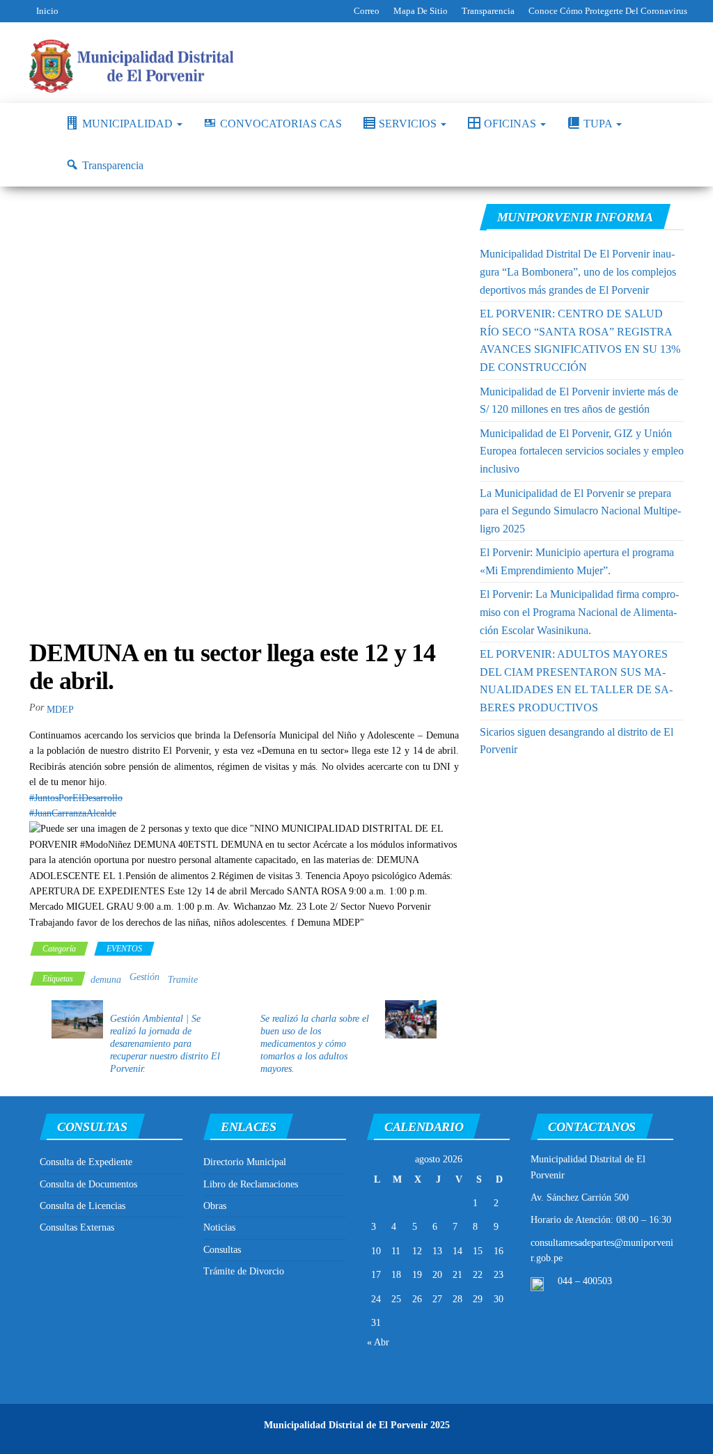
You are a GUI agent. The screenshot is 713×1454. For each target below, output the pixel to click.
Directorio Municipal (244, 1162)
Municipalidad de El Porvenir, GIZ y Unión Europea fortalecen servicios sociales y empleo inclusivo (582, 451)
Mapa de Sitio (420, 11)
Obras (214, 1206)
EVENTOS (124, 949)
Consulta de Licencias (82, 1206)
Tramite (183, 979)
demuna (106, 979)
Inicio (47, 11)
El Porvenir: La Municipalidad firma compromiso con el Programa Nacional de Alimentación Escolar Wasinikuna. (579, 611)
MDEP (60, 709)
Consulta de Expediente (86, 1162)
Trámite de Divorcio (243, 1271)
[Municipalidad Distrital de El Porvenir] (37, 124)
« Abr (378, 1342)
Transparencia (488, 11)
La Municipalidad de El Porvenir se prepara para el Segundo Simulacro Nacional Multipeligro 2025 (580, 511)
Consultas (222, 1249)
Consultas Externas (77, 1227)
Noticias (219, 1227)
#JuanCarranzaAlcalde (72, 813)
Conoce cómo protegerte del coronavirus (607, 11)
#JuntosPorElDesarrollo (76, 798)
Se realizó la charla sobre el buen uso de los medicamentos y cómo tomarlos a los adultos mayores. (314, 1043)
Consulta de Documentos (88, 1184)
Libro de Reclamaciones (250, 1184)
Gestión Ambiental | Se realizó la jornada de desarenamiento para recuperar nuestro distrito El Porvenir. (165, 1043)
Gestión (144, 977)
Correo (366, 11)
